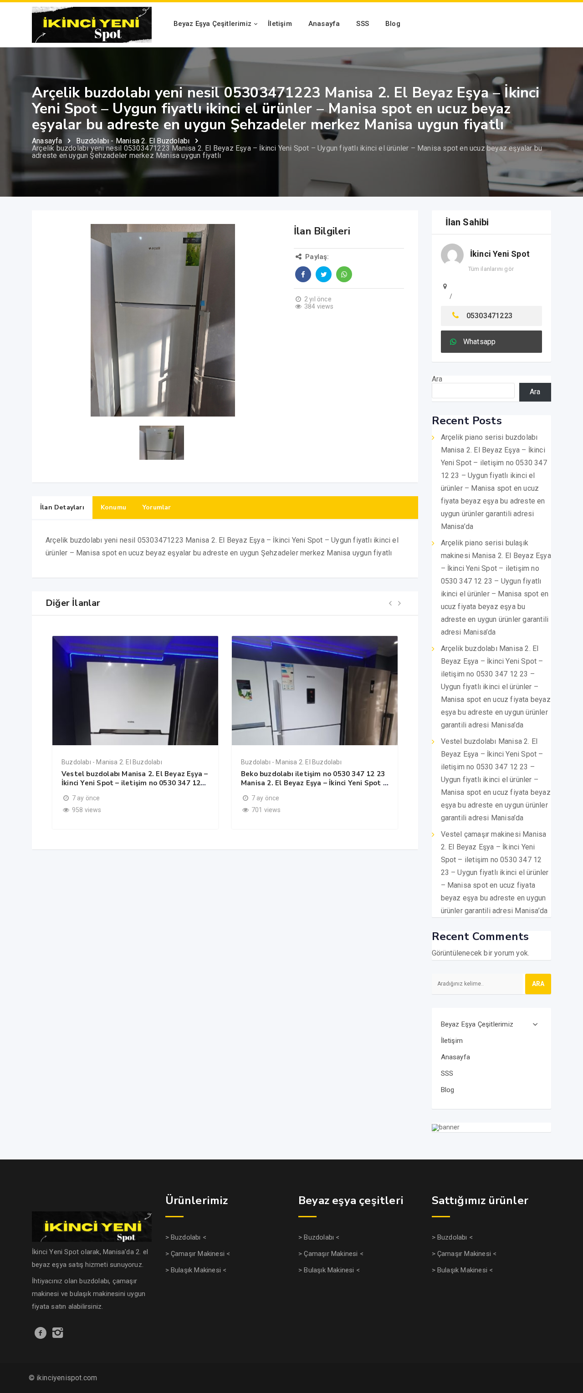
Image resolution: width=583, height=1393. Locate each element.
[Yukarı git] (566, 1350)
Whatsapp (479, 341)
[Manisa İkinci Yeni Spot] (92, 24)
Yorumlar (157, 507)
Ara (437, 379)
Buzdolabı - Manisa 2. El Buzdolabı (111, 762)
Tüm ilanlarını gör (491, 268)
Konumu (113, 507)
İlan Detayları (62, 507)
